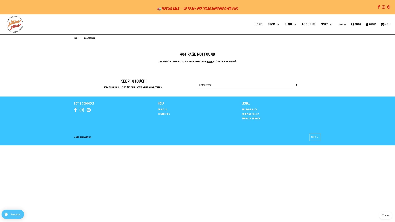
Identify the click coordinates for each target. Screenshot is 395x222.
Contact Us (164, 114)
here (209, 61)
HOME (258, 24)
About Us (162, 109)
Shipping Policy (250, 114)
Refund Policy (249, 109)
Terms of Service (251, 118)
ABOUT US (309, 24)
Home (76, 38)
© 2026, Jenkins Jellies (82, 137)
